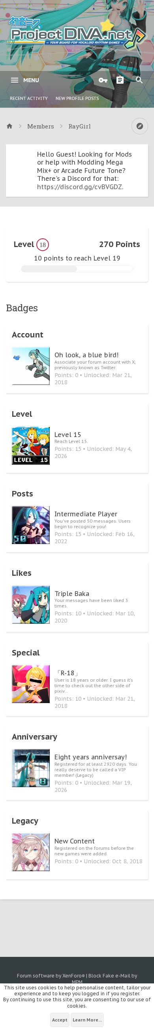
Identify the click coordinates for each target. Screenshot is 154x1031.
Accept (60, 1020)
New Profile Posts (77, 98)
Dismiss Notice (143, 152)
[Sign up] (122, 80)
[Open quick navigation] (139, 126)
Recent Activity (29, 98)
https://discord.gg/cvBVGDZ (79, 187)
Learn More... (87, 1020)
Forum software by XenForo (51, 976)
